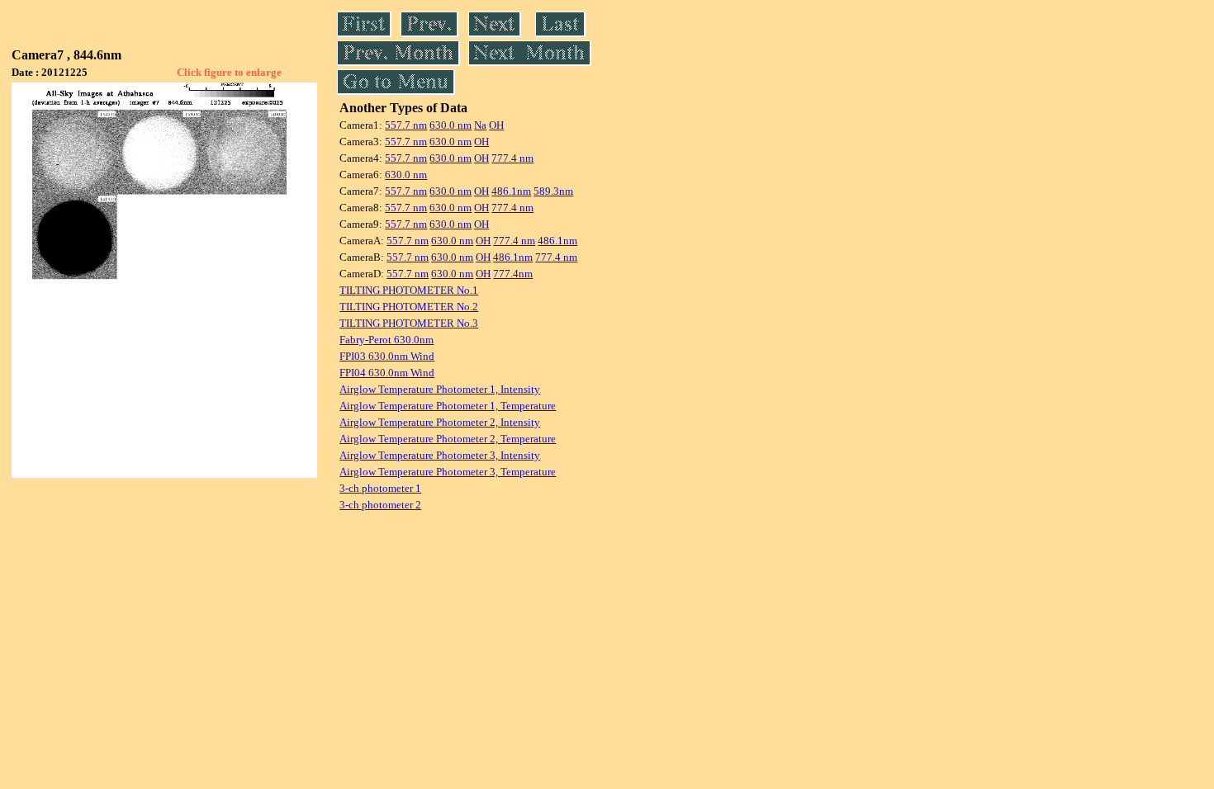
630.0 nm (450, 125)
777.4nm (513, 273)
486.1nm (511, 191)
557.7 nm (406, 125)
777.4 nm (512, 158)
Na (480, 125)
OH (496, 125)
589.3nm (553, 191)
